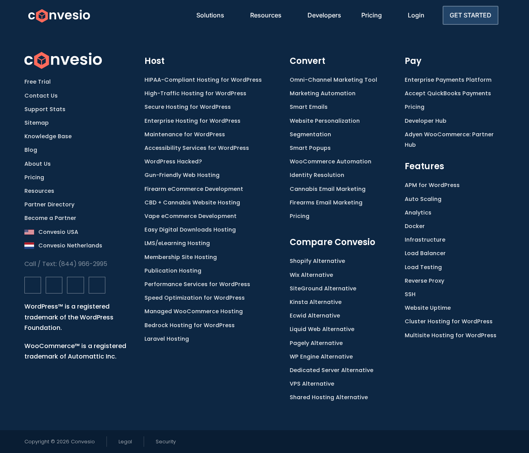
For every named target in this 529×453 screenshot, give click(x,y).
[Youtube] (97, 285)
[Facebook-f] (32, 285)
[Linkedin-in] (75, 285)
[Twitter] (54, 285)
